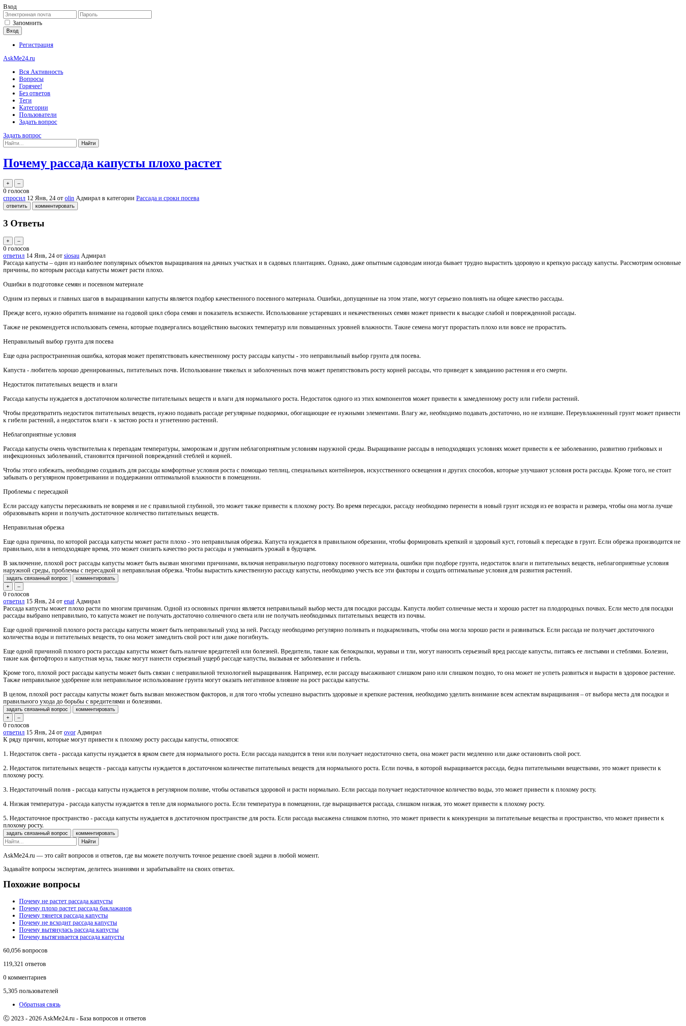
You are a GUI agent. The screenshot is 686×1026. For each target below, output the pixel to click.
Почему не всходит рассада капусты (68, 922)
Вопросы (31, 78)
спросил (14, 198)
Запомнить (27, 22)
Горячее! (30, 86)
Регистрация (36, 44)
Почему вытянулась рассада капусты (69, 929)
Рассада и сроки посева (167, 198)
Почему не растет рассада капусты (66, 901)
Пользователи (38, 114)
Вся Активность (41, 71)
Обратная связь (39, 1004)
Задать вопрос (38, 121)
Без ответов (34, 93)
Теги (25, 100)
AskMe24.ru (19, 58)
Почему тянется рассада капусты (63, 915)
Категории (33, 107)
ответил (14, 255)
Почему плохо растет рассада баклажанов (75, 908)
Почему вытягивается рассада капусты (71, 936)
